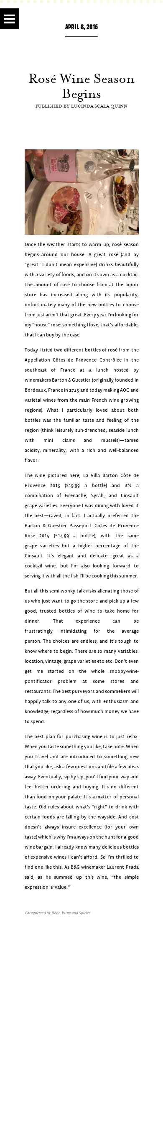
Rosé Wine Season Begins (81, 86)
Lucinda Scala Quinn (99, 105)
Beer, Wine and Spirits (70, 913)
